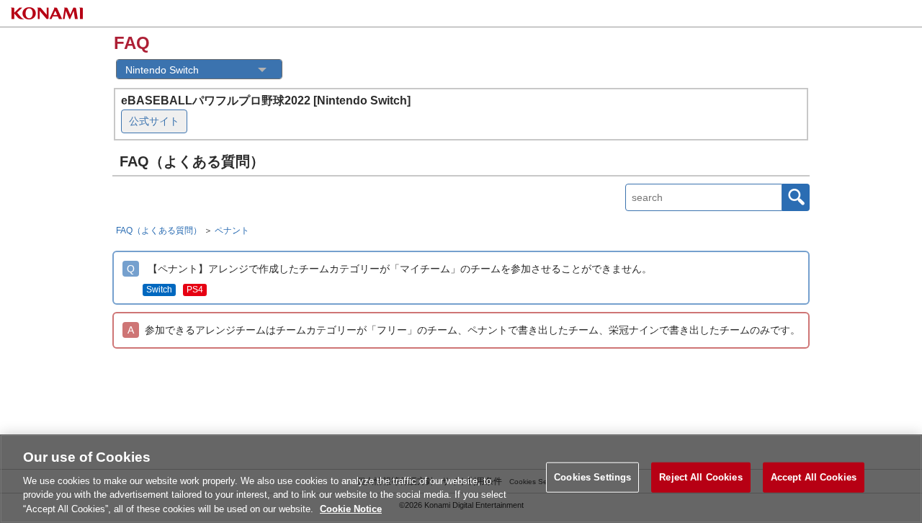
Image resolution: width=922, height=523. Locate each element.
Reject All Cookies (700, 477)
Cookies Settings (592, 477)
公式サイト (154, 121)
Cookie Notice (351, 508)
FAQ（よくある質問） (159, 230)
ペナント (232, 230)
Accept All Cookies (813, 477)
